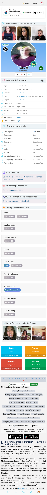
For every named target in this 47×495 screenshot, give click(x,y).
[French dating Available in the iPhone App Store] (16, 435)
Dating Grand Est (32, 402)
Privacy (40, 429)
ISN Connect (23, 488)
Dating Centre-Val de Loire (18, 398)
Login (35, 3)
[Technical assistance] (38, 492)
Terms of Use (11, 432)
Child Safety (23, 432)
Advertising (22, 429)
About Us (31, 429)
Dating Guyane (39, 406)
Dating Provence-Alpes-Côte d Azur (32, 422)
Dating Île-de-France (33, 410)
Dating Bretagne (36, 395)
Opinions (34, 426)
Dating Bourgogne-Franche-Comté (17, 395)
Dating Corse (33, 398)
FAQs (39, 432)
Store (27, 426)
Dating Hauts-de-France (15, 410)
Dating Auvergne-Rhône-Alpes (23, 391)
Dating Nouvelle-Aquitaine (17, 418)
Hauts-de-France (35, 96)
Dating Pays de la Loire (10, 422)
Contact (32, 432)
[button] (2, 2)
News (11, 426)
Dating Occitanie (33, 418)
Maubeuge (23, 96)
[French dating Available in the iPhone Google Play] (31, 435)
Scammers (19, 426)
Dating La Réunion (9, 414)
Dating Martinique (24, 414)
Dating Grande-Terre (10, 406)
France (21, 93)
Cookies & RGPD (9, 429)
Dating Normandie (38, 414)
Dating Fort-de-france (16, 402)
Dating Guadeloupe (25, 406)
